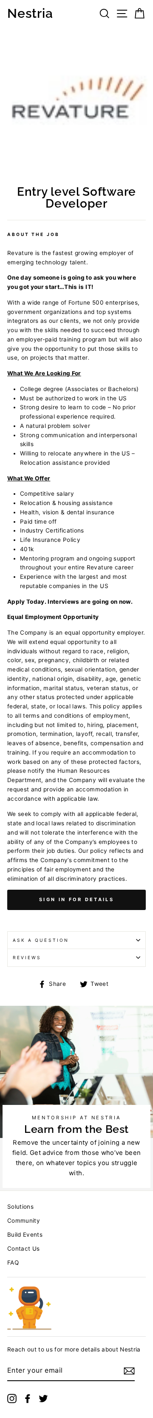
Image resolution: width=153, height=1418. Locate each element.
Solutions (20, 1206)
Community (23, 1220)
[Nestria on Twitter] (43, 1398)
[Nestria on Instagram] (12, 1398)
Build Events (24, 1234)
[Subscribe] (129, 1371)
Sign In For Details (76, 899)
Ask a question (41, 940)
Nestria (30, 13)
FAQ (13, 1262)
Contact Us (23, 1248)
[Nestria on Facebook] (27, 1398)
